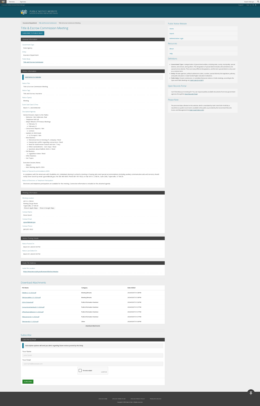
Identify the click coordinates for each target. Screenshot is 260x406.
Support (240, 5)
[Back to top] (251, 393)
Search (172, 34)
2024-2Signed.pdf (27, 302)
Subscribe (28, 382)
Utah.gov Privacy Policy (138, 398)
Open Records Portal (191, 94)
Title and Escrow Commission (48, 23)
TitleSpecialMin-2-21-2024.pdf (31, 297)
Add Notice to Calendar (33, 77)
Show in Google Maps (47, 208)
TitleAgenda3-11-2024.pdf (30, 321)
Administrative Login (176, 38)
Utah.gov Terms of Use (119, 398)
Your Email (26, 360)
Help (171, 54)
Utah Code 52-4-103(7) (196, 80)
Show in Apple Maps (31, 208)
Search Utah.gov (249, 2)
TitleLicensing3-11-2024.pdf (30, 317)
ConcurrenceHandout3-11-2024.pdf (33, 307)
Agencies (23, 2)
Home (172, 29)
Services (12, 2)
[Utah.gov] (3, 1)
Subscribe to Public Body (32, 33)
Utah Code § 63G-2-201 (197, 110)
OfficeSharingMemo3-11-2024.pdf (32, 312)
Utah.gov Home (103, 398)
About (172, 49)
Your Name (26, 351)
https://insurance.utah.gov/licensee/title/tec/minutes (40, 271)
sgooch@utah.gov (29, 222)
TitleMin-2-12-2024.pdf (29, 293)
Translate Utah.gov (155, 398)
